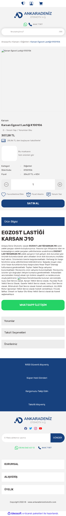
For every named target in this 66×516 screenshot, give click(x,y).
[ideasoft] (15, 513)
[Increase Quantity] (60, 184)
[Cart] (41, 3)
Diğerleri (28, 166)
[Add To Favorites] (12, 195)
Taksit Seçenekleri (15, 332)
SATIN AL (33, 203)
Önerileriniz (10, 344)
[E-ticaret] (32, 513)
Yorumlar (9, 321)
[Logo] (33, 14)
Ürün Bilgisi (11, 221)
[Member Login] (31, 3)
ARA (60, 32)
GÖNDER (57, 437)
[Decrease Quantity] (6, 184)
